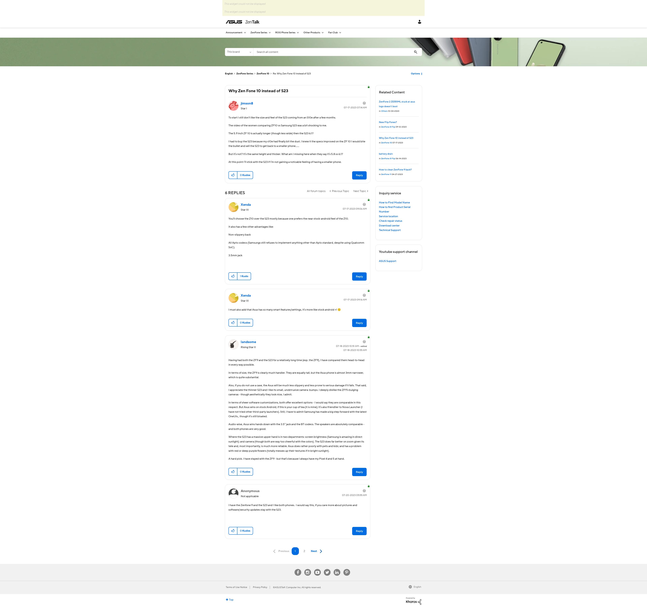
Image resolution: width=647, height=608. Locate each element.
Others (384, 111)
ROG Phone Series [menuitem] (285, 32)
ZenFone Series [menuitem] (259, 32)
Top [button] (231, 599)
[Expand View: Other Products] (322, 32)
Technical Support (390, 230)
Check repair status (390, 221)
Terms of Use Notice (236, 587)
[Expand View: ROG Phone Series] (298, 32)
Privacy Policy (260, 587)
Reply (359, 175)
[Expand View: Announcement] (245, 32)
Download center (389, 225)
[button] (233, 175)
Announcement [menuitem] (234, 32)
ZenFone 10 (263, 73)
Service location (388, 216)
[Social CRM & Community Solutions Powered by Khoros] (413, 600)
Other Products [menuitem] (311, 32)
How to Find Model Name (394, 202)
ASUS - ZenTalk (242, 21)
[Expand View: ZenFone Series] (269, 32)
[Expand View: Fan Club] (340, 32)
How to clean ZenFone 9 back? (395, 169)
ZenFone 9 (386, 174)
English (229, 73)
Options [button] (415, 73)
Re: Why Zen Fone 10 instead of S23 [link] (292, 73)
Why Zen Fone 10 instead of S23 (396, 138)
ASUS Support (387, 261)
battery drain (386, 153)
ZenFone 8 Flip (388, 127)
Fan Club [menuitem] (333, 32)
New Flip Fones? (388, 122)
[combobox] (337, 52)
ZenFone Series (244, 73)
